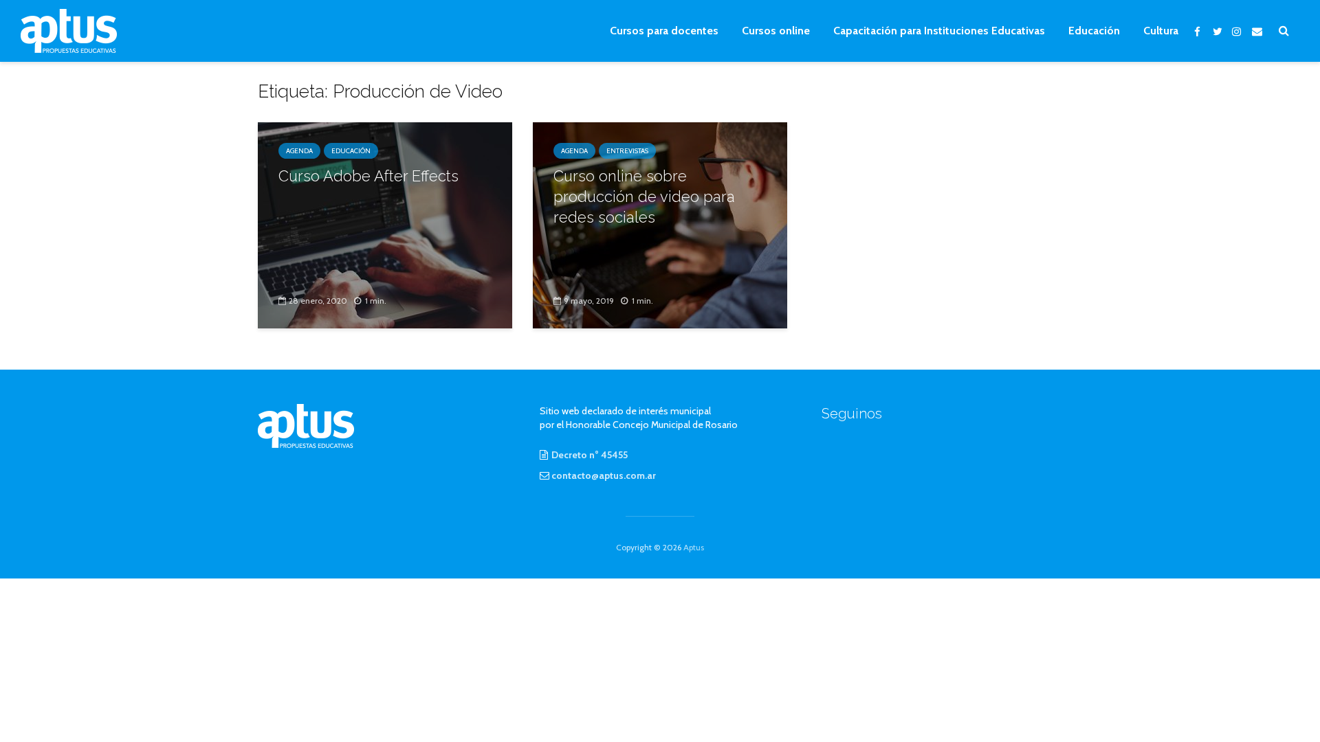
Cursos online (776, 30)
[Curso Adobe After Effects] (385, 224)
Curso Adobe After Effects (368, 176)
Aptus (693, 547)
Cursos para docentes (664, 30)
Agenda (299, 150)
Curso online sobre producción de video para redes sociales (644, 196)
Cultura (1160, 30)
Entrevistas (627, 150)
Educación (1094, 30)
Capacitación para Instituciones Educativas (939, 30)
